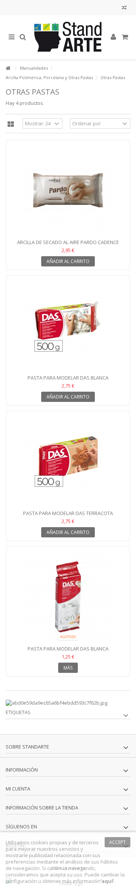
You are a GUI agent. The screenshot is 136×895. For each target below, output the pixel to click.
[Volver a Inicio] (8, 68)
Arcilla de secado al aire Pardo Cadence (68, 242)
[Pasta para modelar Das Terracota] (68, 461)
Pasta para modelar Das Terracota (68, 513)
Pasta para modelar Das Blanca (68, 377)
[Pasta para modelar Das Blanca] (68, 326)
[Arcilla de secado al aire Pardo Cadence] (68, 190)
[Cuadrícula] (11, 124)
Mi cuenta (18, 788)
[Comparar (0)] (124, 8)
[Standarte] (68, 37)
